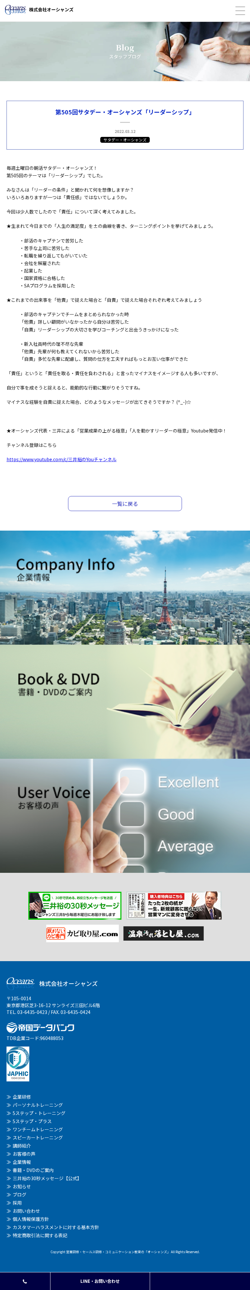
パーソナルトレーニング (38, 1105)
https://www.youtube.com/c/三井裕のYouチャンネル (62, 459)
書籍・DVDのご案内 (33, 1170)
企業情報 (22, 1162)
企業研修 (22, 1096)
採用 (17, 1202)
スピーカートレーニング (38, 1137)
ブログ (19, 1194)
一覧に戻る (125, 503)
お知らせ (22, 1186)
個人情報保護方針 (31, 1219)
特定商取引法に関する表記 (40, 1235)
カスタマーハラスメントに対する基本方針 (56, 1227)
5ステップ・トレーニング (39, 1113)
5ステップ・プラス (32, 1121)
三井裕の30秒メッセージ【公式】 (47, 1178)
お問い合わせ (26, 1211)
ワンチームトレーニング (38, 1129)
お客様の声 (24, 1154)
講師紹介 (22, 1145)
